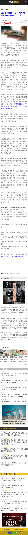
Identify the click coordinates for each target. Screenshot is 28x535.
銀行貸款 (12, 273)
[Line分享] (16, 532)
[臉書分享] (10, 532)
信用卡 (7, 273)
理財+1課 (6, 24)
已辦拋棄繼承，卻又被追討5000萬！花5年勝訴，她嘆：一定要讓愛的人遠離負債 (14, 106)
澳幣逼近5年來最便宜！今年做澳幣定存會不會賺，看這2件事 (13, 359)
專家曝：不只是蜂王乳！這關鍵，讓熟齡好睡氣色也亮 (23, 359)
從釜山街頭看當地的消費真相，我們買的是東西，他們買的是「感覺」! (4, 359)
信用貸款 (17, 273)
